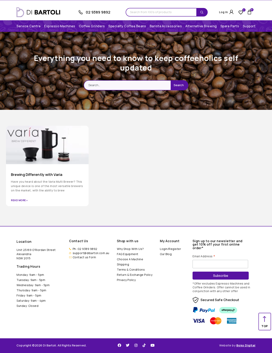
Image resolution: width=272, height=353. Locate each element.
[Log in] (232, 12)
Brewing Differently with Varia (36, 174)
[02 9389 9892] (80, 12)
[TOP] (265, 319)
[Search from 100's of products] (161, 12)
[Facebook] (119, 345)
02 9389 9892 (98, 12)
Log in (223, 12)
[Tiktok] (144, 345)
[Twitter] (127, 345)
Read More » (19, 200)
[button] (59, 26)
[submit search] (202, 12)
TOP (264, 326)
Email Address (204, 256)
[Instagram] (136, 345)
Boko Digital (245, 345)
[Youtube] (152, 345)
